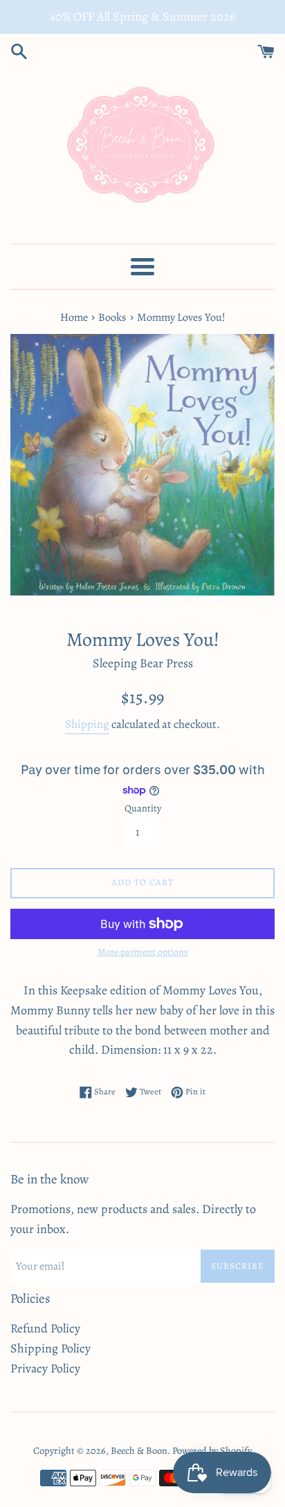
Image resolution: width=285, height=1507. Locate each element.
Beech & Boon (139, 1450)
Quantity (143, 808)
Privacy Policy (45, 1368)
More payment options (143, 951)
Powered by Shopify (212, 1450)
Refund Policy (45, 1328)
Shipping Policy (50, 1348)
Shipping (87, 724)
